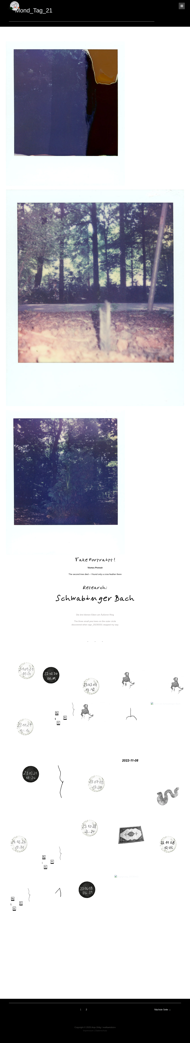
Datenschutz (101, 1030)
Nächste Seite (162, 1009)
